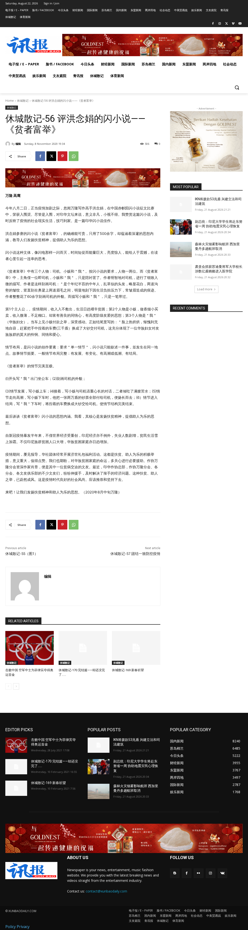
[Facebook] (213, 24)
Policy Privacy (17, 926)
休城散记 (23, 101)
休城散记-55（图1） (21, 554)
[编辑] (8, 143)
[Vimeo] (233, 24)
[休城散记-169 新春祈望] (136, 648)
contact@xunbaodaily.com (106, 891)
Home (9, 101)
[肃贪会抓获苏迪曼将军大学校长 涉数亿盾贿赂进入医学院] (181, 272)
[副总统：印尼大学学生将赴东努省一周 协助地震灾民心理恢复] (181, 227)
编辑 (18, 144)
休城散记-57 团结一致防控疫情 (135, 554)
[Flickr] (198, 873)
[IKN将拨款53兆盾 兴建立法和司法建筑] (181, 204)
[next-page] (16, 686)
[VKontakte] (222, 873)
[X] (226, 24)
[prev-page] (8, 686)
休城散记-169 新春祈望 (128, 670)
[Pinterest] (62, 156)
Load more (204, 289)
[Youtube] (240, 24)
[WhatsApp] (73, 156)
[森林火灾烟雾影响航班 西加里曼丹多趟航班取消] (181, 249)
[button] (237, 87)
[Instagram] (220, 24)
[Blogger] (174, 873)
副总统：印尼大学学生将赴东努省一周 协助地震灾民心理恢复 (135, 766)
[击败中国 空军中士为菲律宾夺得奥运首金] (29, 648)
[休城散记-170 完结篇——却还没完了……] (83, 648)
